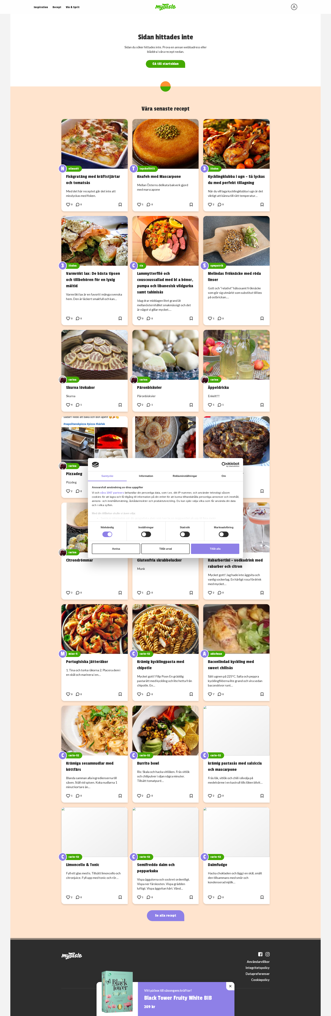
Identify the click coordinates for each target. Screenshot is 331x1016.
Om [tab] (224, 475)
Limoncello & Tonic (82, 864)
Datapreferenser (258, 974)
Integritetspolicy (257, 968)
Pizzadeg (74, 473)
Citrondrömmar (79, 560)
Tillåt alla (215, 548)
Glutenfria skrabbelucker (159, 560)
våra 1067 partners (112, 492)
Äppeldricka (218, 387)
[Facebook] (260, 954)
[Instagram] (267, 954)
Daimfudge (217, 864)
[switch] (146, 534)
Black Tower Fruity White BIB (178, 998)
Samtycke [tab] (107, 475)
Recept (57, 7)
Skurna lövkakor (80, 387)
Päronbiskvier (149, 387)
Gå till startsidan (165, 64)
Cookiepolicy (260, 980)
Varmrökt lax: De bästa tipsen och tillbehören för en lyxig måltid (93, 279)
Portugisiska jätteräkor (87, 661)
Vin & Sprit (72, 7)
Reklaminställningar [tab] (185, 475)
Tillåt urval (165, 548)
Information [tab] (146, 475)
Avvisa (116, 548)
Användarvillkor (258, 962)
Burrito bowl (148, 763)
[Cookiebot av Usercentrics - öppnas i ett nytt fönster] (224, 464)
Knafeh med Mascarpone (159, 176)
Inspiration (41, 7)
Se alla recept (165, 915)
